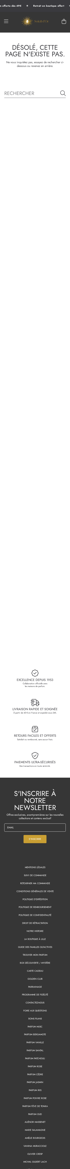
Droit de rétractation (35, 923)
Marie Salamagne (35, 1130)
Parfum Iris (35, 1090)
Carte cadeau (35, 970)
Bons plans (35, 1018)
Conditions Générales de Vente (35, 891)
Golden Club (35, 978)
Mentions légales (35, 867)
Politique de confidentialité (35, 915)
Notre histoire (35, 931)
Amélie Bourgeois (35, 1138)
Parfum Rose (35, 1066)
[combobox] (35, 93)
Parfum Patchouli (35, 1058)
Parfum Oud (35, 1114)
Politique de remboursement (35, 907)
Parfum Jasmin (35, 1082)
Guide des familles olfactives (35, 947)
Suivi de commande (35, 875)
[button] (6, 21)
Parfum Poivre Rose (35, 1098)
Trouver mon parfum (35, 954)
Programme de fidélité (35, 994)
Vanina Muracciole (35, 1146)
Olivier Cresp (35, 1154)
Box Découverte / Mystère (35, 962)
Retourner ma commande (35, 883)
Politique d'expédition (35, 899)
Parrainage (35, 986)
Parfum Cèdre (35, 1074)
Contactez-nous (35, 1002)
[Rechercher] (63, 93)
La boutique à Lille (35, 939)
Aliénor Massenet (35, 1122)
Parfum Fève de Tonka (35, 1106)
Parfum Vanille (35, 1042)
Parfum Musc (35, 1026)
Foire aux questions (35, 1010)
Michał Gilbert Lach (35, 1161)
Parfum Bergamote (35, 1034)
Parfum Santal (35, 1050)
